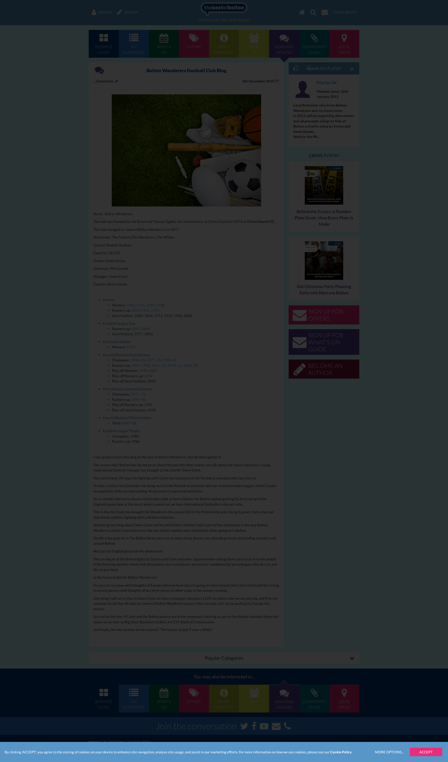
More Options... (389, 752)
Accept (426, 752)
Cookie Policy (341, 752)
